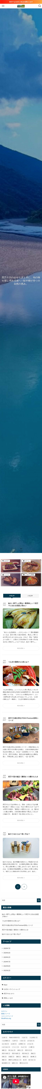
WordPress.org (6, 1018)
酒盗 (4, 1060)
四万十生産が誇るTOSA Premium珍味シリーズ (17, 925)
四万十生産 (16, 1053)
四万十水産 (6, 1053)
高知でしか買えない (15, 1060)
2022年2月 (7, 970)
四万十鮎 (25, 1053)
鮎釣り (15, 1063)
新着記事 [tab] (11, 595)
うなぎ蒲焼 (6, 1040)
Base (5, 985)
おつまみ (31, 1040)
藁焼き (25, 1056)
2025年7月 (7, 948)
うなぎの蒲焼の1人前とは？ (11, 921)
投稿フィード (5, 1013)
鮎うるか (32, 1060)
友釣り (20, 1050)
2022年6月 (7, 966)
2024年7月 (7, 961)
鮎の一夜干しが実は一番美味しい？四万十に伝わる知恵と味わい (20, 915)
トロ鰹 (31, 1047)
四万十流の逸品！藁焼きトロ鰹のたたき (15, 930)
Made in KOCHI (14, 1037)
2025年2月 (7, 957)
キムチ (23, 1047)
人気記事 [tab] (30, 595)
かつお (30, 1044)
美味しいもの (8, 998)
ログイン (4, 1011)
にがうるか (6, 1047)
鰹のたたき (24, 1063)
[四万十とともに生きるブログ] (21, 6)
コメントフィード (7, 1016)
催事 (4, 1050)
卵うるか (12, 1050)
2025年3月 (7, 953)
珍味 (4, 1056)
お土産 (13, 1044)
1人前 (4, 1037)
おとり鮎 (5, 1044)
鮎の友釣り (6, 1063)
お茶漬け (22, 1044)
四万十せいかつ (9, 993)
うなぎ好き (33, 1037)
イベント (15, 1047)
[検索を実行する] (39, 900)
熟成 (33, 1053)
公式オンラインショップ (12, 989)
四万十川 (28, 1050)
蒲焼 (18, 1056)
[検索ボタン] (39, 6)
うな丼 (15, 1040)
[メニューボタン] (2, 6)
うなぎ (24, 1037)
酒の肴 (33, 1056)
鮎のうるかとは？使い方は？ (11, 934)
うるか (22, 1040)
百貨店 (11, 1056)
